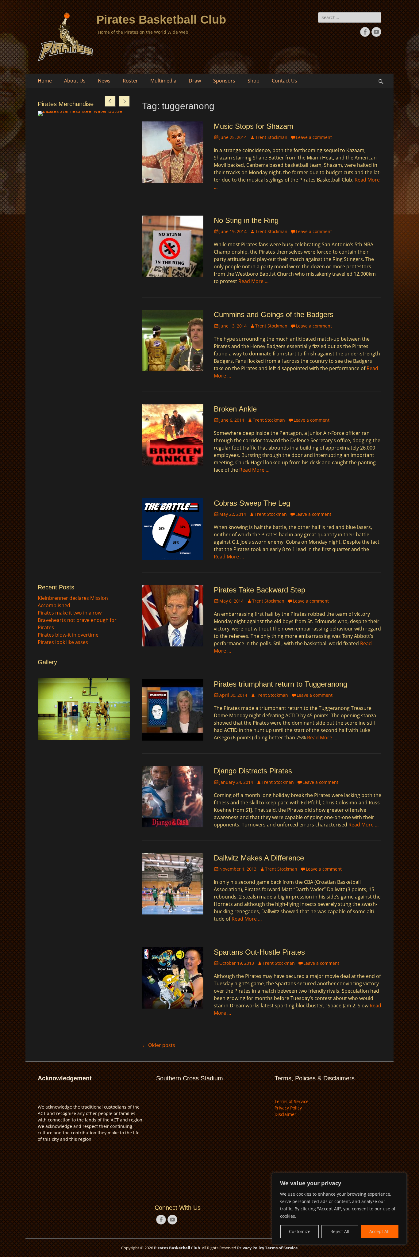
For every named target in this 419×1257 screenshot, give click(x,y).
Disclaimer (285, 1114)
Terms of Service (292, 1101)
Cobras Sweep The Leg (252, 503)
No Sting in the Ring (246, 220)
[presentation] (110, 101)
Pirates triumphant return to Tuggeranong (280, 684)
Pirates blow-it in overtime (68, 634)
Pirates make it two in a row (70, 612)
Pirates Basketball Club (161, 19)
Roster (130, 80)
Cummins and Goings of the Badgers (273, 314)
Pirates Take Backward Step (259, 590)
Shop (253, 80)
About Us (75, 80)
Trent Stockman (271, 137)
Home (45, 80)
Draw (195, 80)
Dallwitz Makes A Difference (259, 858)
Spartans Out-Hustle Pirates (259, 952)
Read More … (253, 281)
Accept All (379, 1231)
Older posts (158, 1045)
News (104, 80)
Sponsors (224, 80)
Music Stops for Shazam (253, 126)
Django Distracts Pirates (253, 771)
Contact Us (284, 80)
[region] (339, 1209)
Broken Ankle (235, 409)
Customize (299, 1231)
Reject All (339, 1231)
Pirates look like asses (63, 642)
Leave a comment (314, 137)
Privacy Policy (288, 1108)
